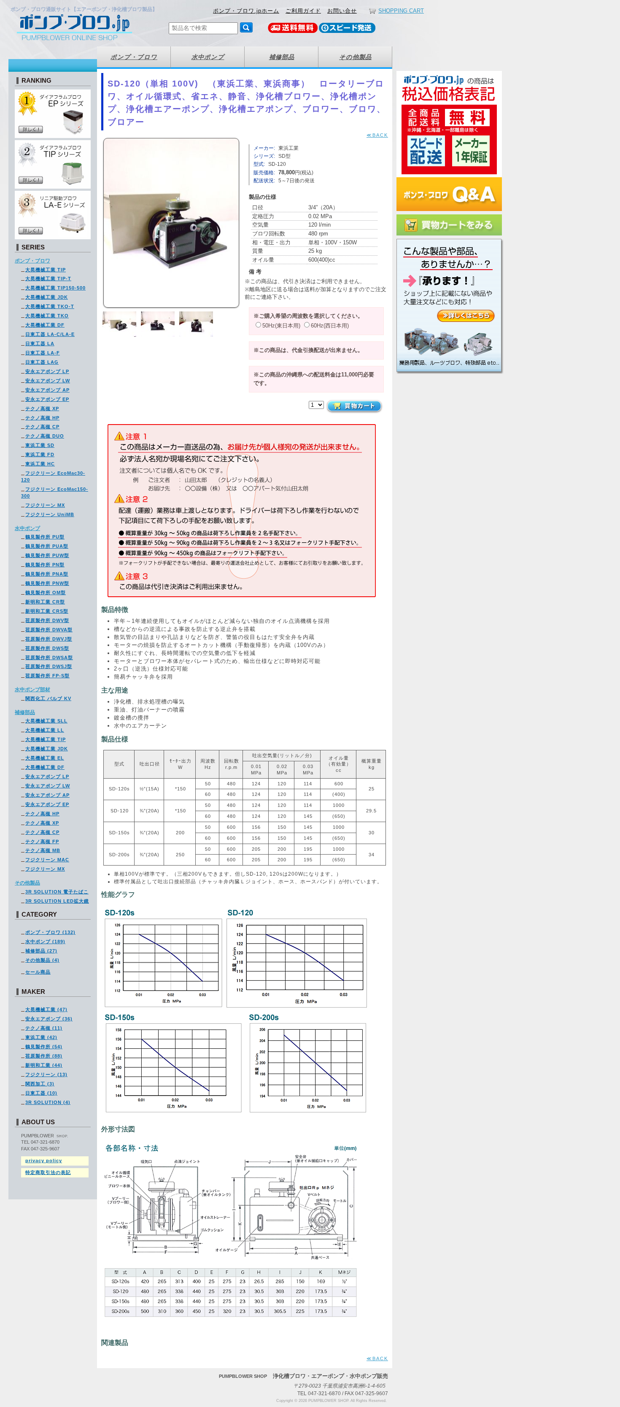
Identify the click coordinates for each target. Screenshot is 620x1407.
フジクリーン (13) (46, 1074)
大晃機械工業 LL (44, 730)
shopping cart (401, 11)
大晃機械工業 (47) (46, 1009)
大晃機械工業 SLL (46, 720)
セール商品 (38, 971)
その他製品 (27, 883)
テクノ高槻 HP (42, 417)
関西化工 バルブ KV (48, 698)
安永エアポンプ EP (47, 399)
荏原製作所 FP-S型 (47, 675)
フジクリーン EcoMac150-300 (54, 492)
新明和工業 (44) (43, 1065)
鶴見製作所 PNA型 (46, 573)
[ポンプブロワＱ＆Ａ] (449, 212)
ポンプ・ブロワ (32, 261)
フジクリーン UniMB (49, 514)
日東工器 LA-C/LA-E (50, 334)
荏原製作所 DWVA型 (49, 629)
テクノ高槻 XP (42, 408)
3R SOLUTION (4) (47, 1102)
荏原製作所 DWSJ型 (48, 666)
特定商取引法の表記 (48, 1172)
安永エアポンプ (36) (49, 1018)
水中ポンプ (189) (45, 941)
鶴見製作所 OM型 (45, 592)
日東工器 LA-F (42, 352)
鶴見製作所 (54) (43, 1046)
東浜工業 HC (40, 463)
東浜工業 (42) (41, 1037)
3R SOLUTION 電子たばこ (57, 891)
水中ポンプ (27, 528)
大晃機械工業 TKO (47, 315)
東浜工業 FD (39, 454)
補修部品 (25, 712)
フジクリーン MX (45, 505)
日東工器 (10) (41, 1093)
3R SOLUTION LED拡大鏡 (57, 901)
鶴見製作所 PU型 (45, 536)
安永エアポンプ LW (47, 380)
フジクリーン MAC (47, 859)
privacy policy (43, 1160)
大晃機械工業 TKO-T (49, 306)
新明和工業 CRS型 (46, 611)
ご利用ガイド (303, 11)
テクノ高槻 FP (42, 841)
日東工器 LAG (42, 362)
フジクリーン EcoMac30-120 (53, 476)
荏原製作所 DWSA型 (49, 657)
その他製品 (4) (42, 960)
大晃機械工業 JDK (46, 297)
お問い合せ (342, 11)
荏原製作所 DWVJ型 (48, 638)
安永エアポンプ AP (47, 389)
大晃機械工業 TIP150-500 (55, 287)
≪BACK (377, 135)
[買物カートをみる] (449, 237)
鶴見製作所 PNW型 (47, 583)
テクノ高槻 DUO (44, 435)
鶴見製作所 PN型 (45, 564)
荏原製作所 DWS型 (47, 648)
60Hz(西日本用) (330, 325)
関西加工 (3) (39, 1083)
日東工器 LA (39, 343)
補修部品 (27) (41, 950)
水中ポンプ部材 (32, 690)
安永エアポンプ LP (47, 371)
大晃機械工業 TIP (45, 269)
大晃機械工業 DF (45, 324)
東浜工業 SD (39, 445)
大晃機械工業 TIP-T (48, 278)
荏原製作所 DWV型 (47, 620)
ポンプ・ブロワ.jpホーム (246, 11)
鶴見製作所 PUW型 (47, 555)
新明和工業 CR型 (45, 601)
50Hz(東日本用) (281, 325)
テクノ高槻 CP (42, 426)
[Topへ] (86, 27)
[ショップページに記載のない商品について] (450, 375)
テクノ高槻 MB (42, 850)
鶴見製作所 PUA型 (46, 546)
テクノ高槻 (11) (43, 1028)
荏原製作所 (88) (43, 1055)
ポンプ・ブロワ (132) (50, 932)
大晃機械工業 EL (44, 757)
